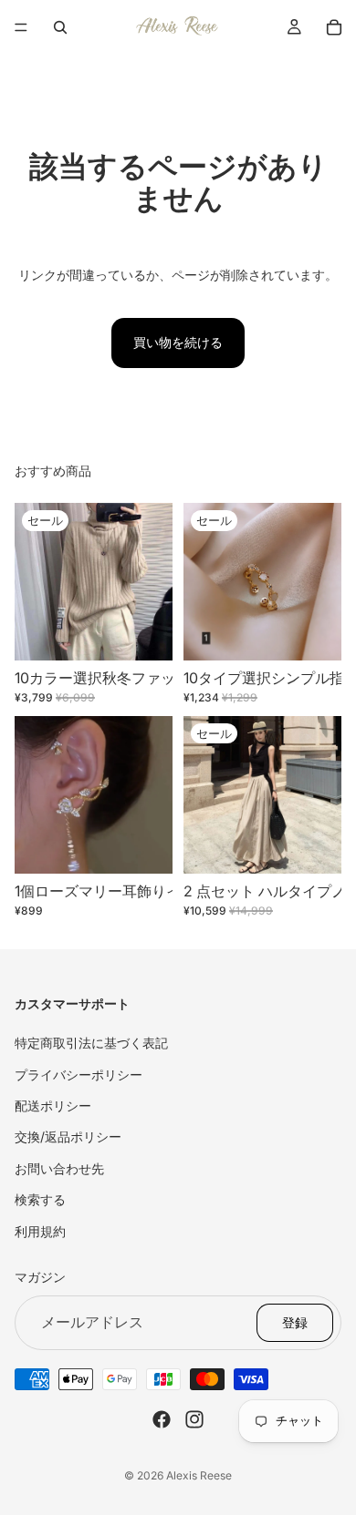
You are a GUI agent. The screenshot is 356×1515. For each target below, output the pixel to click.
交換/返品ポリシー (68, 1136)
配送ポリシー (53, 1105)
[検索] (60, 27)
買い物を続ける (178, 342)
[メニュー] (21, 27)
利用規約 (40, 1230)
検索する (40, 1199)
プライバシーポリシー (78, 1073)
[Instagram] (194, 1418)
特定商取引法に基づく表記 (91, 1042)
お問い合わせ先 (59, 1167)
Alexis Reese (199, 1475)
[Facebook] (162, 1418)
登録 (295, 1321)
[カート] (334, 27)
